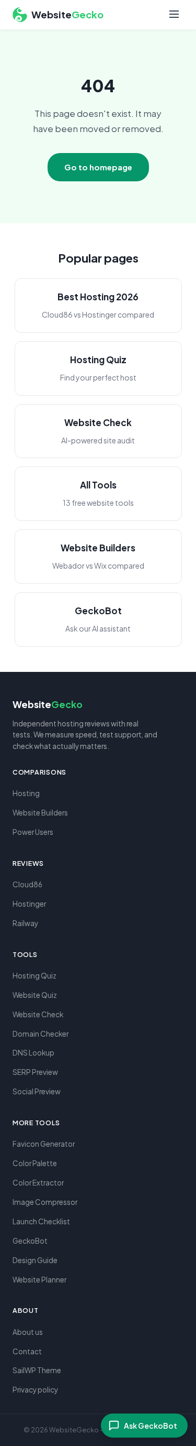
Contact (27, 1351)
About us (28, 1332)
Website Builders (40, 812)
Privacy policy (35, 1389)
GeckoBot (30, 1240)
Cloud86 (27, 884)
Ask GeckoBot (150, 1425)
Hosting (26, 793)
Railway (25, 923)
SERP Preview (35, 1072)
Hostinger (29, 903)
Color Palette (35, 1163)
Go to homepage (98, 167)
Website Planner (39, 1279)
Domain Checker (40, 1033)
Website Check (38, 1014)
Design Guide (35, 1260)
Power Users (33, 832)
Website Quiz (35, 995)
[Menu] (174, 15)
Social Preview (37, 1091)
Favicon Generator (44, 1143)
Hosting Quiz (34, 975)
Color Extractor (38, 1182)
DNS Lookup (33, 1052)
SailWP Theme (37, 1370)
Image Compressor (45, 1202)
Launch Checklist (41, 1221)
